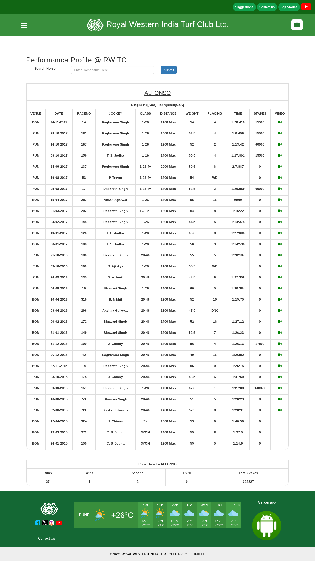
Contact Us (46, 538)
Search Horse (45, 68)
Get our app (267, 502)
